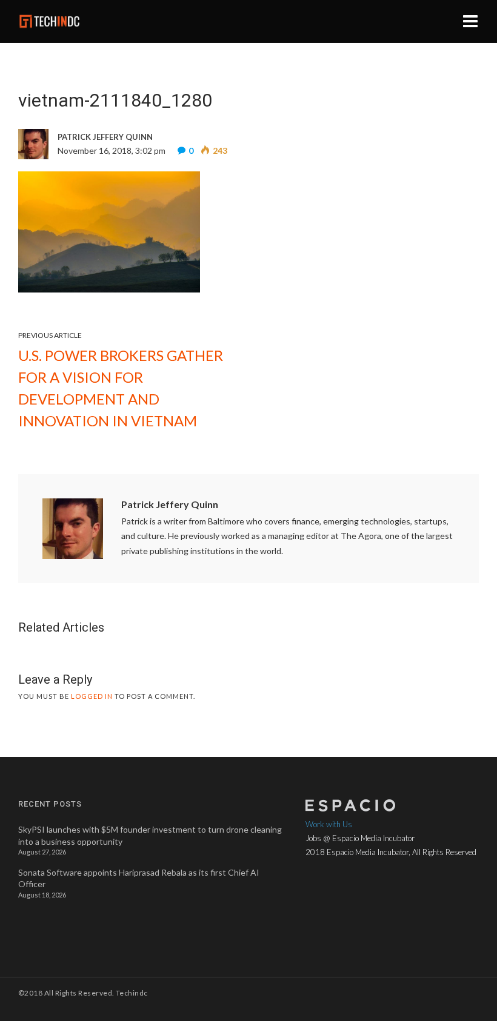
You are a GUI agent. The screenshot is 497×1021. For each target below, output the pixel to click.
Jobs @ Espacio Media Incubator (360, 838)
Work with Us (328, 824)
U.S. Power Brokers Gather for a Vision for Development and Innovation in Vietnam (120, 387)
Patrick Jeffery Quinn (169, 504)
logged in (92, 696)
